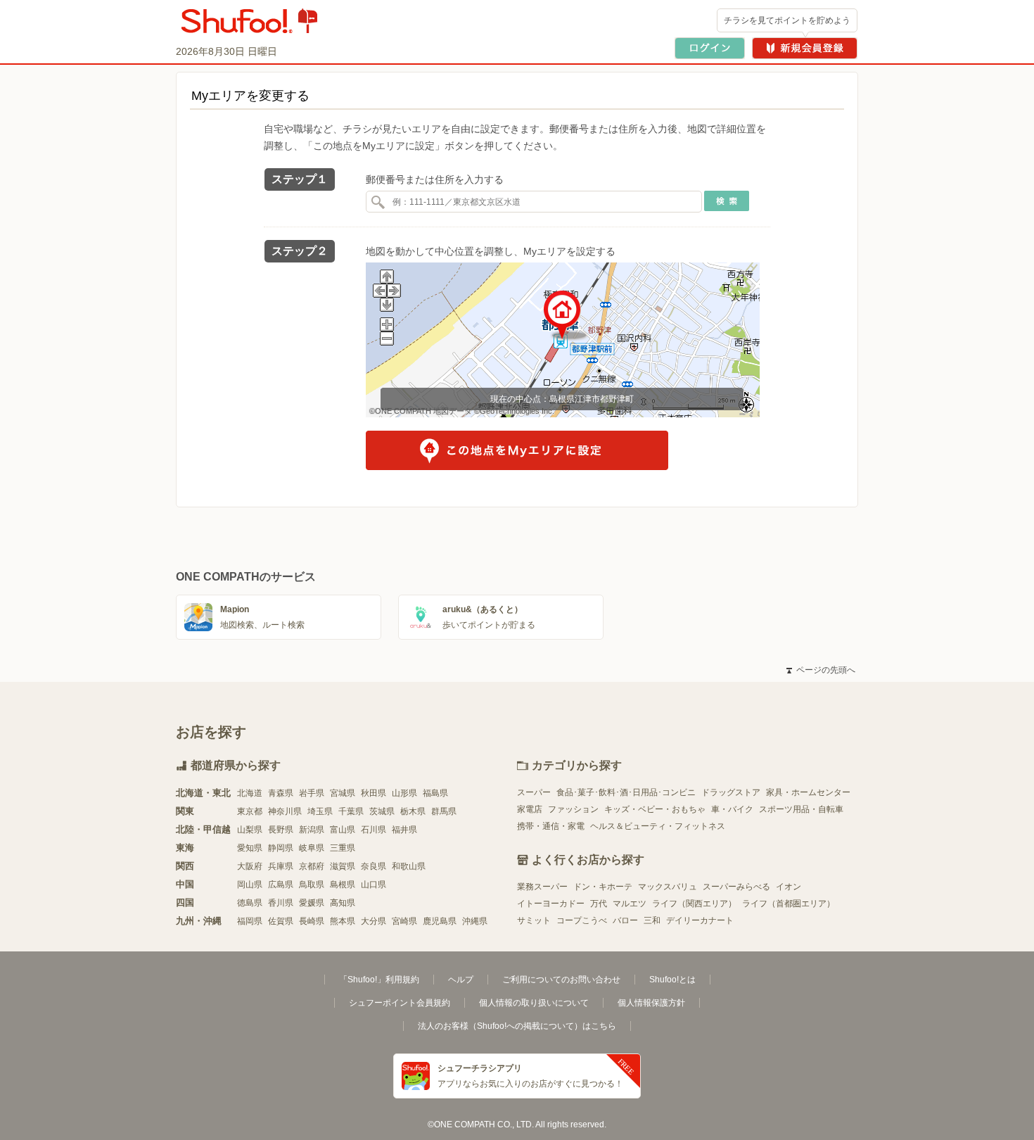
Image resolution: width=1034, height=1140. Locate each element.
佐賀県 (280, 921)
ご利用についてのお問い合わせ (561, 979)
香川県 (280, 903)
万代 (598, 903)
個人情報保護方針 (651, 1003)
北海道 (249, 793)
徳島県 (249, 903)
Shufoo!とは (672, 979)
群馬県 (444, 811)
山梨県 (249, 830)
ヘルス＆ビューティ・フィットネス (657, 826)
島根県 (342, 884)
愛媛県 (311, 903)
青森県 (280, 793)
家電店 (529, 809)
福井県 (404, 830)
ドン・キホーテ (602, 887)
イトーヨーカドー (551, 903)
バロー (625, 920)
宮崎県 (404, 921)
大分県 (373, 921)
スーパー (534, 792)
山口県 (373, 884)
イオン (788, 887)
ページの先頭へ (820, 670)
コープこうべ (581, 920)
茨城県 (382, 811)
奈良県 (373, 866)
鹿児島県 (440, 921)
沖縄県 (474, 921)
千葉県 (351, 811)
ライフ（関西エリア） (694, 903)
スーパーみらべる (736, 887)
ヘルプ (460, 979)
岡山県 (249, 884)
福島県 (435, 793)
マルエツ (629, 903)
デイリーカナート (700, 920)
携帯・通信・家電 (551, 826)
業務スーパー (542, 887)
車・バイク (732, 809)
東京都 (249, 811)
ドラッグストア (730, 792)
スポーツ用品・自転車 (801, 809)
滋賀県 (342, 866)
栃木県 (413, 811)
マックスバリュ (667, 887)
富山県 (342, 830)
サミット (534, 920)
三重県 (342, 848)
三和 (652, 920)
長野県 (280, 830)
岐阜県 (311, 848)
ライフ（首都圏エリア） (788, 903)
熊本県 (342, 921)
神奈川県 (285, 811)
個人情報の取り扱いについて (534, 1003)
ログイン (710, 48)
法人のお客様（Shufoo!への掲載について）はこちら (517, 1026)
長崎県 (311, 921)
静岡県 (280, 848)
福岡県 (249, 921)
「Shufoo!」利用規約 (379, 979)
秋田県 (373, 793)
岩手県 (311, 793)
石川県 (373, 830)
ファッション (573, 809)
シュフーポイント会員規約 (399, 1003)
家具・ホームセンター (808, 792)
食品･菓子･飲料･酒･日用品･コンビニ (626, 792)
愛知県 (249, 848)
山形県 (404, 793)
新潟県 (311, 830)
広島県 (280, 884)
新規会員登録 (804, 48)
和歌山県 (409, 866)
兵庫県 (280, 866)
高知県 (342, 903)
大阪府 (249, 866)
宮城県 (342, 793)
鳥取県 (311, 884)
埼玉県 (320, 811)
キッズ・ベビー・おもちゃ (655, 809)
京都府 (311, 866)
